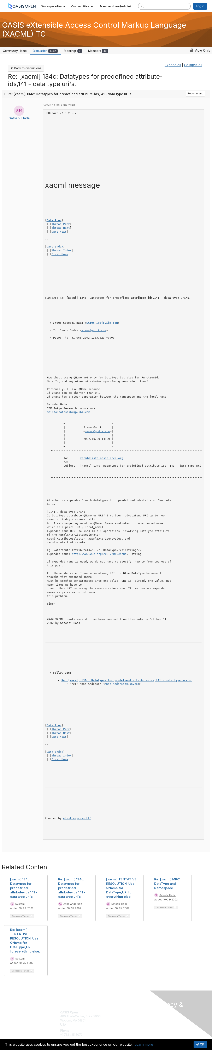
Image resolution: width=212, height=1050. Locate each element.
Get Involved (116, 1012)
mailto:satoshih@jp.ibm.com (68, 412)
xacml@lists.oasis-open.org (101, 458)
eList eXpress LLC (77, 818)
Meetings (72, 50)
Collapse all (193, 65)
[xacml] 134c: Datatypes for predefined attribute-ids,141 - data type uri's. (23, 888)
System (20, 903)
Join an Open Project (122, 1018)
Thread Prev (61, 224)
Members (97, 50)
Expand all (173, 65)
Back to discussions (27, 68)
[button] (82, 6)
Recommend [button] (195, 93)
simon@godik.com (93, 330)
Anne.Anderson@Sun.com (122, 683)
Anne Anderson (72, 903)
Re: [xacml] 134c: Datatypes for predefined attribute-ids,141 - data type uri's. (126, 680)
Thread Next (61, 227)
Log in (200, 6)
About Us (161, 1019)
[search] (142, 6)
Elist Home (60, 254)
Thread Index (61, 250)
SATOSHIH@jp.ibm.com (102, 322)
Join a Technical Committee (126, 1024)
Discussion (44, 50)
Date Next (59, 231)
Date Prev (54, 220)
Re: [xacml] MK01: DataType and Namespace (167, 883)
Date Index (55, 246)
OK (201, 1044)
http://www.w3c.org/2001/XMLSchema (99, 553)
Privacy (160, 1023)
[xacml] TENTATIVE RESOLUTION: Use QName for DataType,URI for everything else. (121, 888)
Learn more (144, 1044)
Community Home (15, 50)
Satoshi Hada (19, 118)
